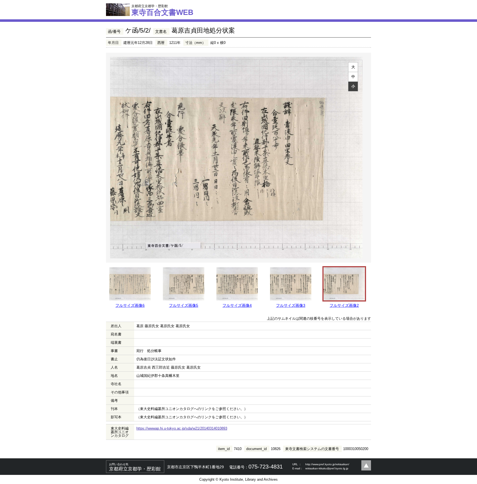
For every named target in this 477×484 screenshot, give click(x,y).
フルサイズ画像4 (237, 305)
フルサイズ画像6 (130, 305)
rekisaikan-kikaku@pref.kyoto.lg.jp (326, 468)
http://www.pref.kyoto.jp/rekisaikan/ (327, 464)
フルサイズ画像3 (290, 305)
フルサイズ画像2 (344, 305)
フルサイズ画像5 (183, 305)
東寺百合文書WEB (162, 10)
